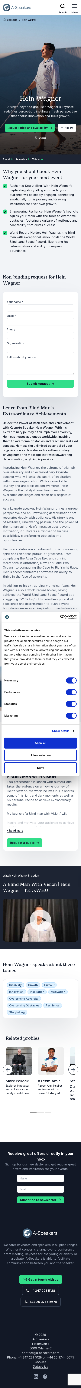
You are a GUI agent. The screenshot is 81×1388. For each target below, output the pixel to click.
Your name (15, 301)
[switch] (71, 692)
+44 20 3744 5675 (42, 1302)
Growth (33, 985)
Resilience (53, 1005)
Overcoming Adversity (23, 998)
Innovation (16, 991)
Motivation (58, 991)
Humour (49, 985)
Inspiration (37, 991)
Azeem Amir (49, 1081)
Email (11, 315)
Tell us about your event (23, 357)
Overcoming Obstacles (24, 1005)
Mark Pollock (17, 1081)
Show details (60, 730)
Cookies (40, 1362)
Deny (40, 767)
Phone (11, 329)
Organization (15, 343)
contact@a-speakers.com (40, 1353)
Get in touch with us (42, 1279)
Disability (15, 985)
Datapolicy (40, 1366)
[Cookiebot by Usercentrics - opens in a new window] (60, 617)
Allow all (40, 743)
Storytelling (17, 1012)
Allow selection (41, 755)
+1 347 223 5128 (42, 1291)
